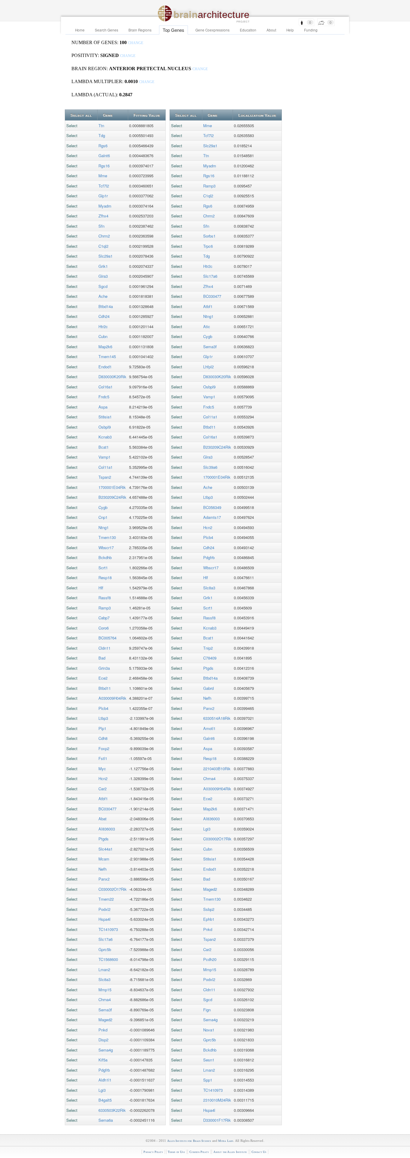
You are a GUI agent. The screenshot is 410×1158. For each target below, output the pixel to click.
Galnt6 (104, 155)
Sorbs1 (209, 236)
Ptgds (103, 839)
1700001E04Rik (112, 487)
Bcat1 (103, 447)
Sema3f (105, 1010)
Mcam (103, 859)
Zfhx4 (103, 216)
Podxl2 (104, 909)
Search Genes (106, 30)
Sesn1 (208, 1060)
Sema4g (105, 1050)
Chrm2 (104, 236)
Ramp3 (104, 608)
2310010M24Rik (217, 1100)
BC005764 (107, 638)
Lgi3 (102, 1090)
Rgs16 (104, 166)
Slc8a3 (104, 979)
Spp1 (207, 1080)
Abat (102, 818)
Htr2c (103, 326)
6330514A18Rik (217, 718)
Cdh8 (102, 738)
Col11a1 (105, 467)
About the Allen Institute (230, 1152)
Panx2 (104, 879)
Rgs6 (102, 145)
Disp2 (103, 1040)
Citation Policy (199, 1152)
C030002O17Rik (112, 889)
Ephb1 (208, 919)
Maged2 (105, 1019)
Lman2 (104, 969)
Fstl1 (102, 758)
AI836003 (106, 829)
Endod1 (105, 367)
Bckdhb (105, 557)
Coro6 (103, 628)
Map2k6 (105, 346)
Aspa (102, 407)
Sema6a (105, 1120)
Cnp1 (102, 517)
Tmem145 (107, 356)
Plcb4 (103, 708)
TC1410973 (108, 929)
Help (290, 30)
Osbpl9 (104, 427)
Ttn (101, 125)
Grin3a (104, 668)
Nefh (102, 869)
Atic (206, 326)
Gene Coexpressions (212, 30)
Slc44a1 (105, 849)
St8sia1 (105, 417)
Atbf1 (103, 798)
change (135, 43)
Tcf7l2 (103, 186)
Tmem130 (107, 537)
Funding (311, 30)
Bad (101, 658)
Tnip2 (208, 648)
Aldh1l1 (104, 1080)
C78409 (209, 658)
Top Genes (173, 30)
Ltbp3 (103, 718)
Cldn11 (104, 648)
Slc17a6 (105, 939)
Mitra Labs (225, 1140)
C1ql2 (103, 246)
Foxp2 (103, 748)
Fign (207, 1010)
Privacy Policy (153, 1152)
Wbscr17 (106, 547)
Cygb (102, 507)
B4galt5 (105, 1100)
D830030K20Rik (112, 376)
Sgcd (102, 286)
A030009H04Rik (112, 698)
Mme (102, 175)
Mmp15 (104, 989)
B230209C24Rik (112, 497)
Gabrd (208, 688)
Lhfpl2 (208, 367)
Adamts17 (212, 517)
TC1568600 (108, 959)
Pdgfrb (104, 1070)
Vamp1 (104, 457)
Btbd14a (105, 306)
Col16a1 (105, 387)
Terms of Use (176, 1152)
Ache (102, 296)
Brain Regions (140, 30)
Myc (102, 768)
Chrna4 (104, 999)
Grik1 (103, 266)
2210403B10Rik (217, 768)
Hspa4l (104, 919)
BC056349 (212, 507)
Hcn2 (102, 778)
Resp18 (105, 577)
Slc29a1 (105, 256)
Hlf (100, 588)
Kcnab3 (105, 437)
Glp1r (103, 196)
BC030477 (107, 809)
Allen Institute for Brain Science (189, 1140)
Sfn (101, 226)
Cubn (102, 336)
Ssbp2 (208, 909)
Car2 (102, 788)
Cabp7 (104, 618)
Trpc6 (208, 246)
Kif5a (102, 1060)
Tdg (101, 135)
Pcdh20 (209, 959)
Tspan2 (104, 477)
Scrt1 (103, 567)
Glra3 (103, 276)
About (271, 30)
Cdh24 (104, 316)
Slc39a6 (210, 467)
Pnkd (102, 1030)
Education (248, 30)
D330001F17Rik (217, 1120)
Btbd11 (104, 688)
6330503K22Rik (112, 1110)
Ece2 (102, 678)
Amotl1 (209, 728)
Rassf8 (104, 597)
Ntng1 (103, 527)
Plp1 (102, 728)
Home (80, 30)
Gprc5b (104, 949)
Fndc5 (103, 396)
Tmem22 (106, 899)
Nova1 (208, 1030)
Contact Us (259, 1152)
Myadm (104, 206)
